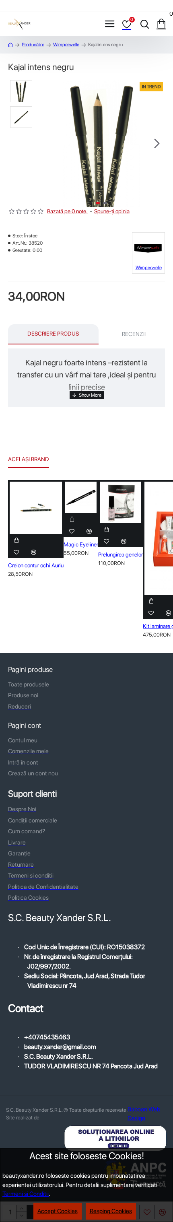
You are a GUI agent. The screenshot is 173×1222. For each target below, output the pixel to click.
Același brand (28, 459)
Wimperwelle (66, 44)
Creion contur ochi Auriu (36, 565)
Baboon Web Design (144, 1114)
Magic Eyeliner (81, 544)
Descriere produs (53, 333)
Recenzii (134, 334)
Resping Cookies (111, 1211)
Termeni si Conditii (25, 1193)
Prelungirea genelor (120, 554)
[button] (46, 143)
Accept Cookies (57, 1211)
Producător (33, 44)
